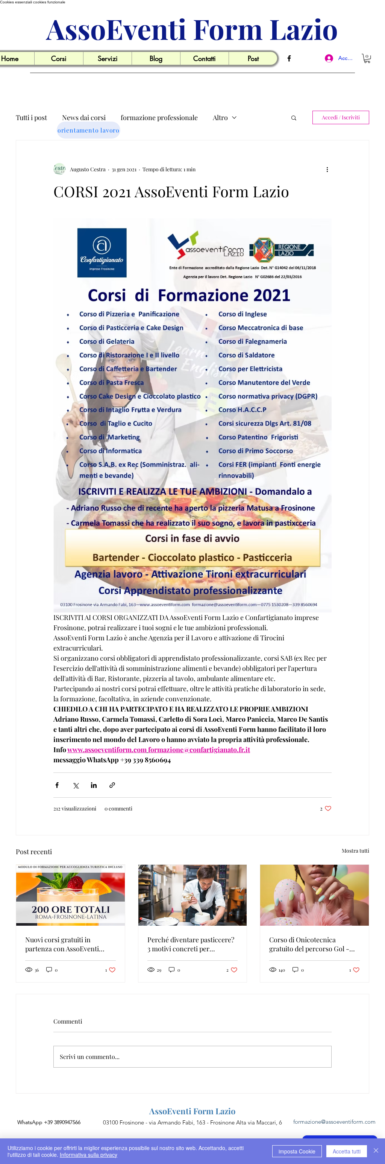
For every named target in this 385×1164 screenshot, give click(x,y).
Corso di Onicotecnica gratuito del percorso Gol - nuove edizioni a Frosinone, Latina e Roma (310, 944)
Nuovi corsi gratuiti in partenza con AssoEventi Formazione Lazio (62, 944)
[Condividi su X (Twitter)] (75, 785)
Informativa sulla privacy (88, 1154)
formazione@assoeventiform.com (334, 1121)
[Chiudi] (375, 1151)
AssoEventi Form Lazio (192, 28)
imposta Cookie (297, 1151)
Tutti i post (31, 117)
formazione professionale (159, 117)
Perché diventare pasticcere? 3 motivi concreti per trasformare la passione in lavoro (190, 944)
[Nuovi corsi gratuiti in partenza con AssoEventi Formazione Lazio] (70, 895)
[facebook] (289, 58)
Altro (220, 117)
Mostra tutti (355, 850)
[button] (58, 58)
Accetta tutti (347, 1151)
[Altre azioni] (327, 169)
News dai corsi (84, 117)
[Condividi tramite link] (112, 785)
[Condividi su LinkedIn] (93, 785)
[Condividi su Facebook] (57, 785)
